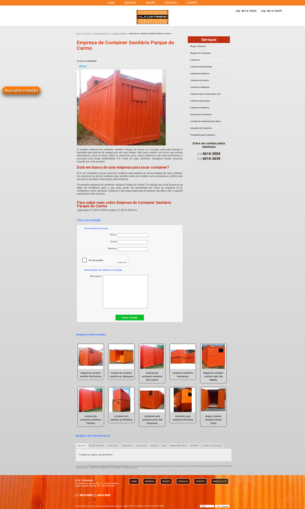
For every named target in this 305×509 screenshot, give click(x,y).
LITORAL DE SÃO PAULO (211, 446)
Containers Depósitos (199, 73)
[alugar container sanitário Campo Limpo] (213, 400)
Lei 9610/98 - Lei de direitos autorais (124, 468)
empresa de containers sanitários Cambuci (90, 419)
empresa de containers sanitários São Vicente (152, 376)
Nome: (114, 234)
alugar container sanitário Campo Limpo (213, 419)
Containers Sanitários (199, 108)
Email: (114, 241)
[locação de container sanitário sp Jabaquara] (121, 357)
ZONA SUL (154, 446)
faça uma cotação (21, 90)
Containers (195, 60)
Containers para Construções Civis (205, 94)
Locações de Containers (201, 128)
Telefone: (112, 248)
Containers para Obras (200, 101)
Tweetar (82, 66)
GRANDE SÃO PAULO (178, 446)
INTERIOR (194, 446)
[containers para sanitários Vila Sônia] (183, 400)
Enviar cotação (130, 317)
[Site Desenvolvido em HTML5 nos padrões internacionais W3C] (207, 506)
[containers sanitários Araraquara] (183, 357)
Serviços (171, 2)
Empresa (130, 2)
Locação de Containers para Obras (205, 121)
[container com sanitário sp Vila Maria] (121, 400)
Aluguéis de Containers (200, 53)
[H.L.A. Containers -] (152, 17)
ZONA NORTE (127, 446)
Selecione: (81, 446)
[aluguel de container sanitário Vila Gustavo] (91, 357)
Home (111, 2)
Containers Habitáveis (200, 87)
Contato (191, 2)
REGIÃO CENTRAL (97, 446)
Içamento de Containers (200, 114)
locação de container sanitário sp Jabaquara (121, 375)
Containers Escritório (199, 80)
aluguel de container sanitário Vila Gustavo (91, 375)
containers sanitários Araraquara (182, 375)
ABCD (164, 446)
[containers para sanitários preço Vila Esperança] (152, 400)
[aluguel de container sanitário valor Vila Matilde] (213, 357)
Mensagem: (96, 276)
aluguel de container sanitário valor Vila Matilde (213, 376)
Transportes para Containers (202, 135)
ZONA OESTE (141, 446)
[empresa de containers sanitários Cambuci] (91, 400)
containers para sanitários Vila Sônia (183, 418)
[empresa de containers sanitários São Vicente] (152, 357)
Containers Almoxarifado (201, 67)
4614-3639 (274, 11)
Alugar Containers (198, 46)
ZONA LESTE (112, 446)
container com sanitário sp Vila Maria (121, 418)
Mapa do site (220, 481)
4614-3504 (248, 11)
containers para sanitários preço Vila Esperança (152, 419)
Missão (150, 2)
